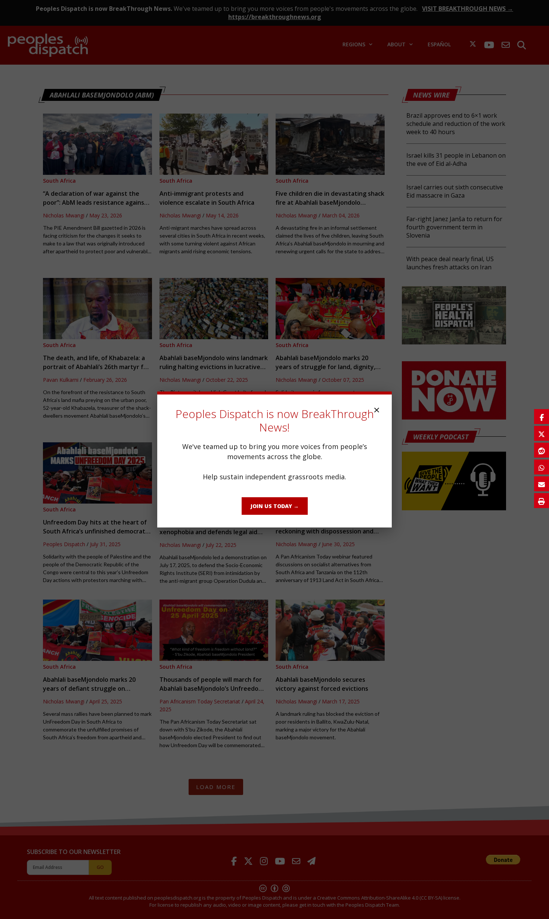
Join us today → (275, 506)
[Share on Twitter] (541, 433)
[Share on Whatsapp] (541, 467)
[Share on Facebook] (541, 416)
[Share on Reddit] (541, 450)
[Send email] (541, 483)
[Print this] (541, 500)
